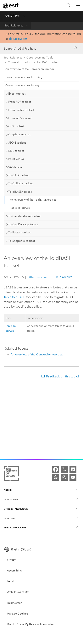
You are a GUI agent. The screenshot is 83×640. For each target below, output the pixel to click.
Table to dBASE (14, 297)
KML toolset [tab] (16, 151)
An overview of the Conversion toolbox (29, 69)
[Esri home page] (11, 6)
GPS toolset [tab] (16, 126)
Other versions (37, 277)
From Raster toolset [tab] (21, 110)
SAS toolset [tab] (16, 167)
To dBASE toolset (47, 62)
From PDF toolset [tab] (19, 101)
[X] (64, 469)
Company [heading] (9, 518)
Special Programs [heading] (15, 527)
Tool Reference (14, 25)
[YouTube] (72, 477)
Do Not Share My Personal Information (30, 624)
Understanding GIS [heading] (16, 508)
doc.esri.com (18, 39)
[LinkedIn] (72, 469)
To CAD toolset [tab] (18, 175)
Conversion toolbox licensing (23, 77)
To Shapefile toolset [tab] (21, 240)
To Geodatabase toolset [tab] (24, 216)
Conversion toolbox (20, 62)
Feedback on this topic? (62, 376)
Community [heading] (11, 499)
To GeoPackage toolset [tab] (23, 224)
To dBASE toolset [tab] (20, 191)
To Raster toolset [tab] (19, 232)
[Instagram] (64, 477)
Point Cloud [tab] (16, 159)
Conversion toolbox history (22, 85)
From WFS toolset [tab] (20, 118)
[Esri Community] (55, 477)
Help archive (63, 277)
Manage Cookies (17, 613)
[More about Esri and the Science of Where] (11, 474)
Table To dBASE (20, 207)
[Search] (68, 5)
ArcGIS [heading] (8, 489)
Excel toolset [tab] (16, 93)
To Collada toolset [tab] (20, 183)
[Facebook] (55, 469)
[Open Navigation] (78, 5)
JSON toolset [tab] (17, 142)
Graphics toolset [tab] (19, 134)
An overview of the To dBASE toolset (33, 199)
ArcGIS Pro (12, 16)
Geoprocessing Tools (39, 57)
